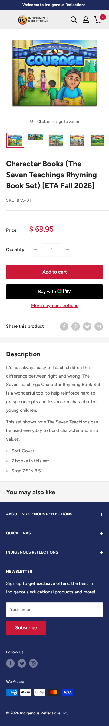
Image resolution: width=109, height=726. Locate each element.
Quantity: (15, 249)
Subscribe (26, 628)
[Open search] (74, 19)
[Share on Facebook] (64, 326)
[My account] (86, 19)
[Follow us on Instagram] (33, 663)
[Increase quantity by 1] (67, 249)
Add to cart (54, 272)
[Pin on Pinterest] (75, 326)
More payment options (54, 305)
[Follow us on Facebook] (10, 663)
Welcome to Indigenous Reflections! (54, 4)
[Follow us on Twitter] (22, 663)
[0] (98, 19)
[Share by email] (98, 326)
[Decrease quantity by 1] (35, 249)
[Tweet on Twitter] (87, 326)
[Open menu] (9, 20)
